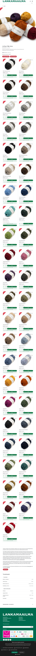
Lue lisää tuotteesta (6, 56)
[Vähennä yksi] (3, 75)
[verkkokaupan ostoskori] (30, 1)
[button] (16, 60)
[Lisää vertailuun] (14, 60)
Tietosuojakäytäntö (18, 646)
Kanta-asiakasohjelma (6, 621)
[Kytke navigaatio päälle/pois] (32, 3)
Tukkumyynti (21, 619)
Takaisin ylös (5, 569)
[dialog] (18, 648)
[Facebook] (6, 640)
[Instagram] (4, 640)
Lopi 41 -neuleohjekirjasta (21, 559)
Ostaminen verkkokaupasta (7, 618)
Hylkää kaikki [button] (21, 652)
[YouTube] (8, 640)
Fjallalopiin (8, 567)
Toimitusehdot (5, 619)
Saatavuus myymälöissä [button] (10, 223)
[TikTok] (10, 640)
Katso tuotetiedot (13, 56)
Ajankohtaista (21, 618)
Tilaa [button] (31, 626)
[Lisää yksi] (6, 75)
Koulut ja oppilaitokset (22, 620)
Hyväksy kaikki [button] (14, 652)
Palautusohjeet (5, 620)
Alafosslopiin (29, 566)
